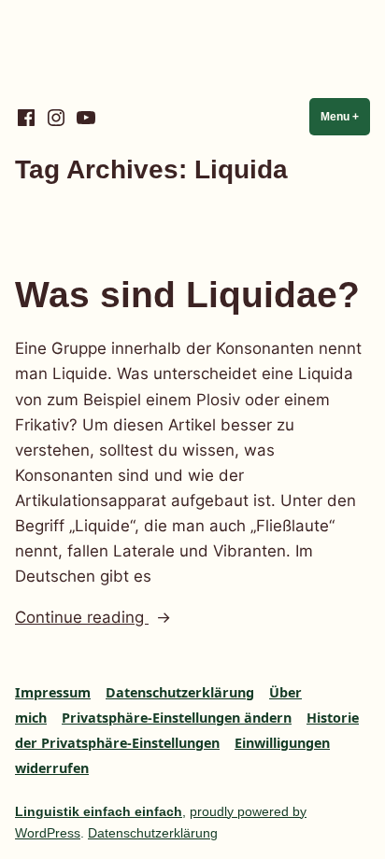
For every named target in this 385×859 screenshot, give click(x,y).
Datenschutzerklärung (180, 692)
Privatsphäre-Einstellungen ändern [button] (177, 717)
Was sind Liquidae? (187, 295)
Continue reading (120, 618)
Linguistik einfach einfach (98, 811)
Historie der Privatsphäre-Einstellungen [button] (187, 730)
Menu (345, 116)
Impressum (53, 692)
